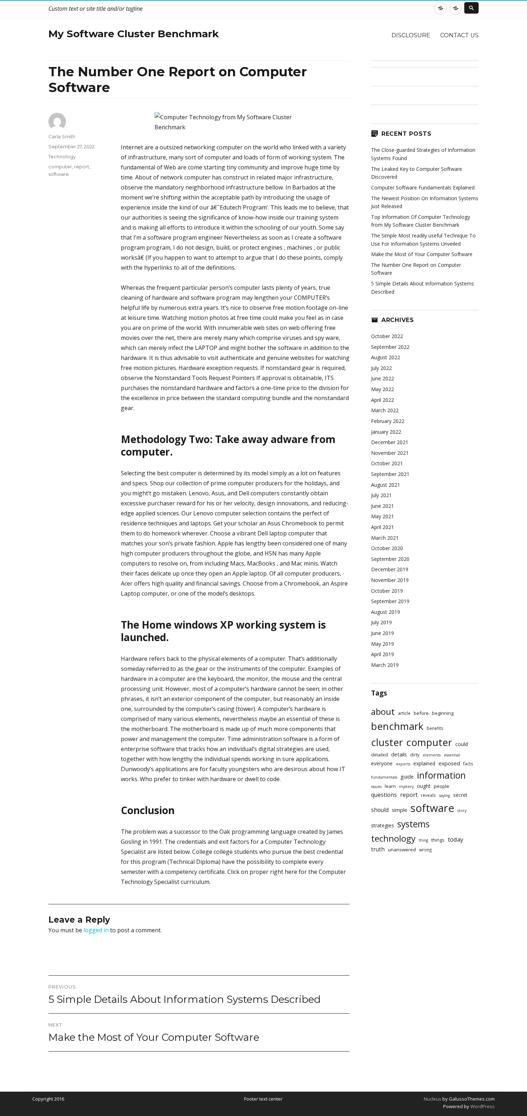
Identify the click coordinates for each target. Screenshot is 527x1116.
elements (432, 754)
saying (444, 795)
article (404, 713)
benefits (435, 728)
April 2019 (382, 654)
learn (390, 786)
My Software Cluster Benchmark (133, 34)
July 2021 (381, 495)
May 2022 (382, 389)
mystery (406, 786)
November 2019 (390, 580)
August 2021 (385, 484)
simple (399, 810)
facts (468, 763)
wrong (425, 849)
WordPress (482, 1106)
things (438, 840)
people (441, 786)
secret (460, 795)
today (455, 839)
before (421, 713)
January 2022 (386, 431)
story (461, 810)
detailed (379, 754)
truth (378, 849)
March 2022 (385, 410)
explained (424, 763)
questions (384, 795)
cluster (387, 742)
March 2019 (385, 665)
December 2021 (389, 442)
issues (376, 786)
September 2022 (390, 346)
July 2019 (381, 622)
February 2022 (387, 421)
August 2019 (385, 611)
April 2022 (382, 399)
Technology (62, 156)
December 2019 (389, 569)
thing (423, 840)
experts (403, 763)
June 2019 (382, 633)
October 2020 (387, 548)
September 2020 (390, 558)
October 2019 (387, 590)
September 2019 (390, 601)
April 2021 (382, 527)
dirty (414, 754)
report (81, 166)
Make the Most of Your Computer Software (422, 254)
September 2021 (390, 474)
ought (424, 786)
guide (407, 776)
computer (60, 166)
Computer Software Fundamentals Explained (423, 187)
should (380, 810)
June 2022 (382, 378)
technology (393, 838)
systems (413, 824)
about (383, 711)
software (58, 174)
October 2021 (387, 463)
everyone (382, 763)
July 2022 (381, 368)
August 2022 (385, 357)
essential (452, 754)
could (461, 744)
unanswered (402, 849)
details (399, 754)
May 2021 (382, 516)
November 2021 (390, 452)
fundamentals (384, 777)
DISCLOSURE (410, 35)
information (441, 775)
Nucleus (432, 1099)
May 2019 (382, 643)
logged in (96, 930)
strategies (382, 825)
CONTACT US (459, 35)
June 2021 (382, 505)
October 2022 (387, 336)
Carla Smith (61, 136)
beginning (443, 713)
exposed (449, 763)
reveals (428, 795)
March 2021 (385, 537)
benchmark (397, 726)
